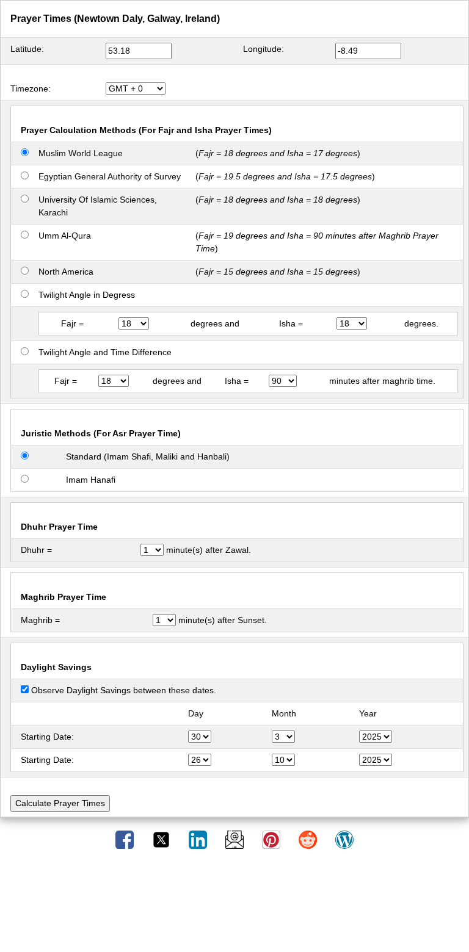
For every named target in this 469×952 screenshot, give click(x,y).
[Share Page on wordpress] (344, 839)
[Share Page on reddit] (309, 839)
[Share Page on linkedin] (199, 839)
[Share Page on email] (235, 839)
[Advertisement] (234, 905)
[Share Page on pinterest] (272, 839)
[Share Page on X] (162, 839)
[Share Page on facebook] (125, 839)
